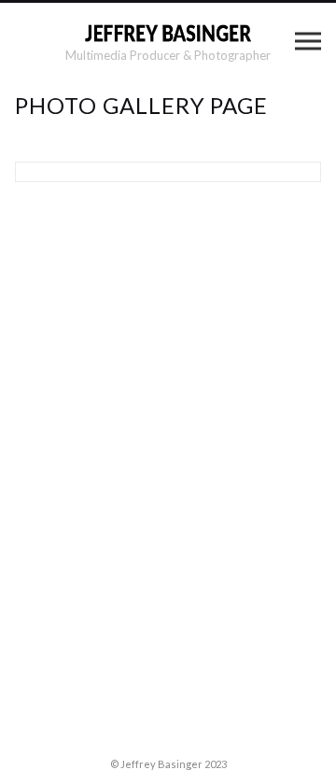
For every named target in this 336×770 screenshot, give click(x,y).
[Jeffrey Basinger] (168, 32)
